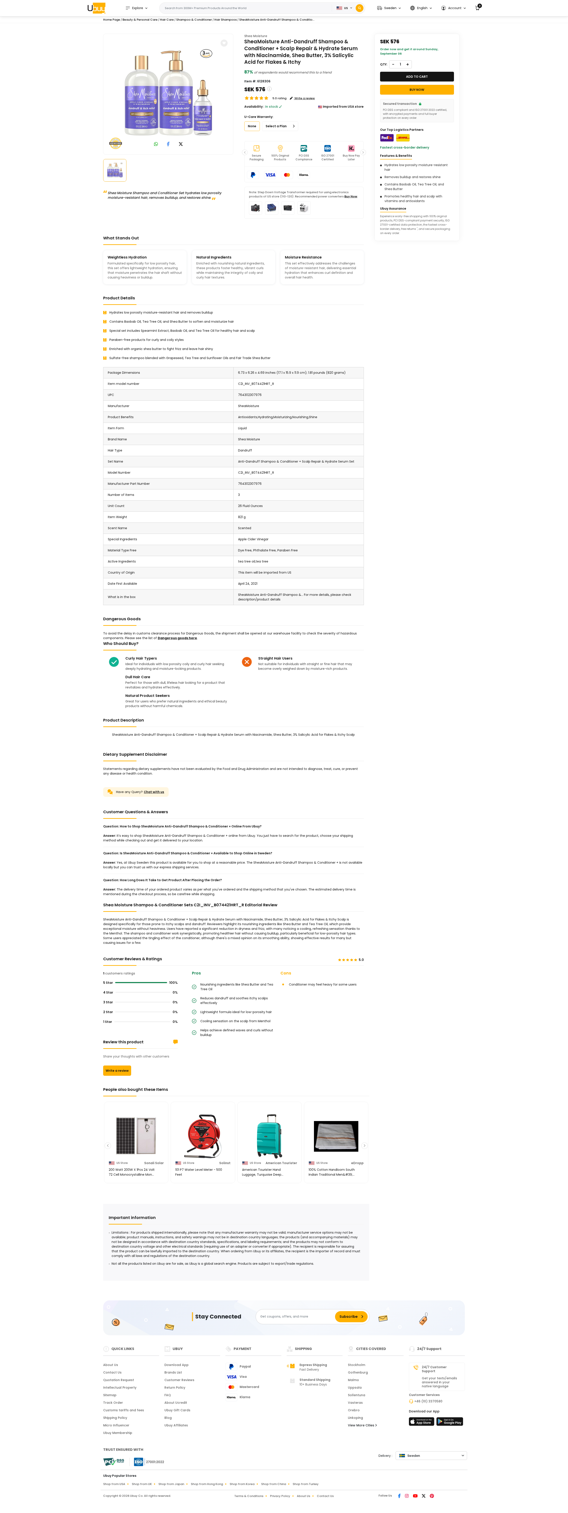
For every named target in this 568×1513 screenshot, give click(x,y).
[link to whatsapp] (156, 144)
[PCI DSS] (113, 1462)
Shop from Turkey (306, 1484)
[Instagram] (407, 1496)
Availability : (254, 106)
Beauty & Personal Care (140, 20)
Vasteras (355, 1402)
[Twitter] (424, 1496)
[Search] (359, 8)
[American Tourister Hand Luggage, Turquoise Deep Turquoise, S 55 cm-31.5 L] (269, 1136)
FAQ (167, 1395)
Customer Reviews (179, 1380)
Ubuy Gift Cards (177, 1410)
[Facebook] (399, 1496)
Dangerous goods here (177, 638)
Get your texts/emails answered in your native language (439, 1382)
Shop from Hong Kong (207, 1484)
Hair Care (167, 20)
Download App (176, 1365)
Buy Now (350, 196)
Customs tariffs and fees (123, 1410)
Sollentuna (356, 1395)
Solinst (225, 1163)
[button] (389, 8)
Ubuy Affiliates (176, 1425)
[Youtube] (415, 1496)
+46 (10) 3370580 (428, 1401)
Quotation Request (118, 1380)
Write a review (117, 1070)
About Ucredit (175, 1402)
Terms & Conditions (248, 1496)
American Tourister (281, 1163)
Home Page (111, 20)
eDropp (357, 1163)
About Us (110, 1365)
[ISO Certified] (146, 1461)
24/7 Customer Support (434, 1369)
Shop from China (273, 1484)
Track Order (113, 1402)
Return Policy (174, 1387)
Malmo (353, 1380)
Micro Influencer (116, 1425)
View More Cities (361, 1425)
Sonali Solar (154, 1163)
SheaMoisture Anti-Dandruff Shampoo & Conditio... (276, 20)
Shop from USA (114, 1484)
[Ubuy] (96, 8)
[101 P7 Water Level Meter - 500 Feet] (202, 1136)
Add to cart (417, 76)
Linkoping (355, 1418)
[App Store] (422, 1422)
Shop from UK (142, 1484)
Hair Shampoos (225, 20)
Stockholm (356, 1365)
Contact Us (112, 1372)
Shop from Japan (171, 1484)
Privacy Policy (280, 1496)
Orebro (354, 1410)
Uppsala (355, 1387)
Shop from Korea (242, 1484)
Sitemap (109, 1395)
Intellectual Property (119, 1387)
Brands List (173, 1372)
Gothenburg (358, 1372)
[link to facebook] (168, 144)
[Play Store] (449, 1422)
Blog (168, 1418)
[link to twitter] (181, 144)
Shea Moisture (255, 36)
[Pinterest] (432, 1496)
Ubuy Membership (117, 1433)
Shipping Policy (115, 1418)
